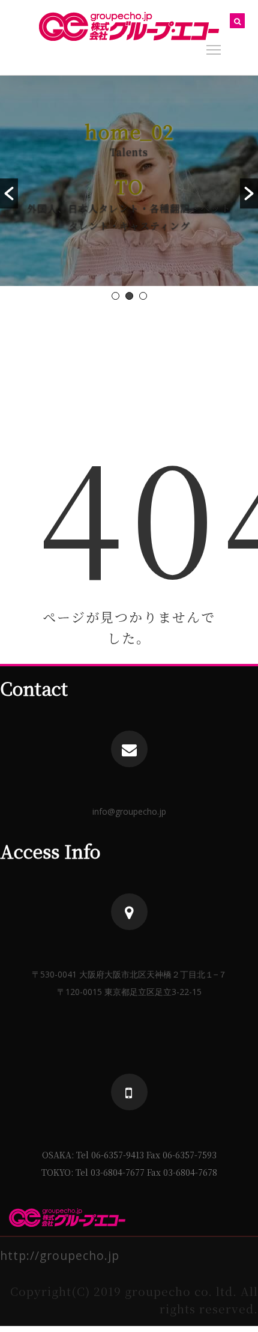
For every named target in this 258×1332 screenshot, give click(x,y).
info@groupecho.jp (129, 811)
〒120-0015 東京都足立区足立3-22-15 (129, 991)
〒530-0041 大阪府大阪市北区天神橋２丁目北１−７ (129, 974)
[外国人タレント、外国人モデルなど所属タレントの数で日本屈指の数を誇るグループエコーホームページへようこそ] (129, 26)
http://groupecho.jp (59, 1255)
